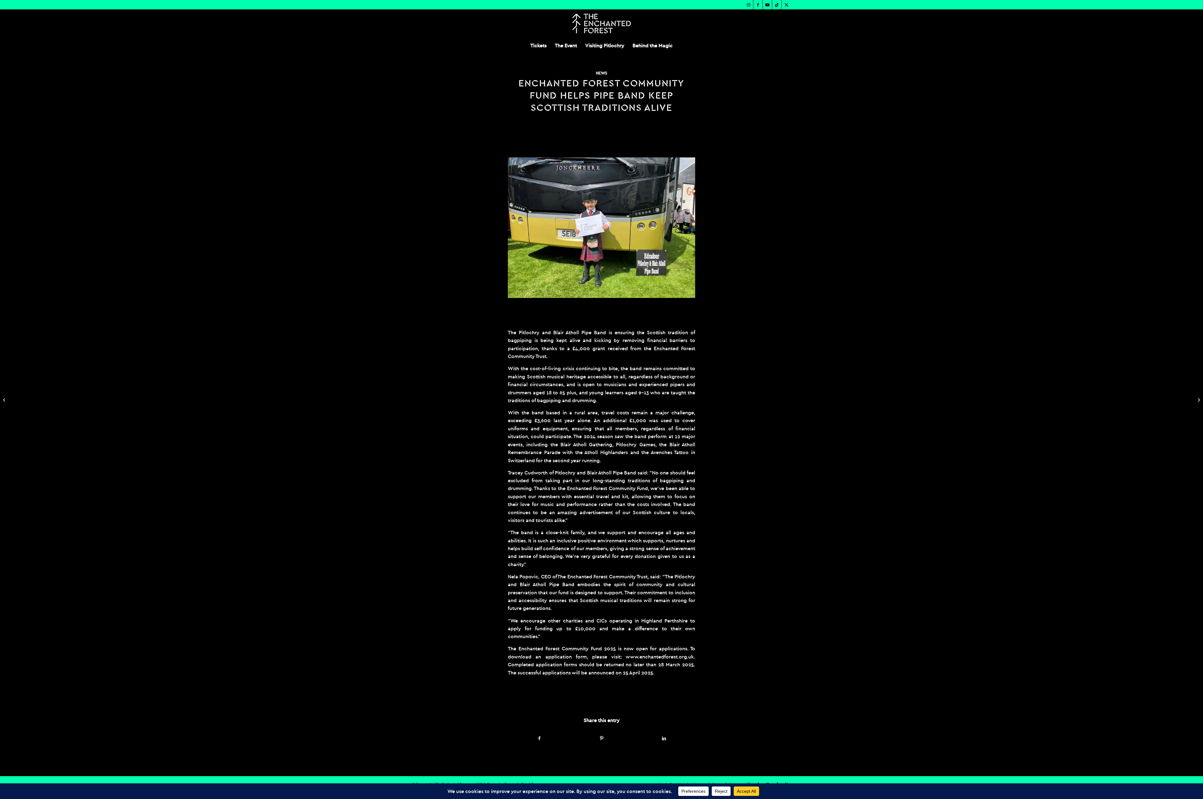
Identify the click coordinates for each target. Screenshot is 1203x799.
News (601, 73)
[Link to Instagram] (748, 4)
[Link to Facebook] (758, 4)
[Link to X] (786, 4)
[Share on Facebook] (539, 738)
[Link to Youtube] (767, 4)
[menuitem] (538, 45)
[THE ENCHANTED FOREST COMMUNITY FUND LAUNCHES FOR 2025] (5, 399)
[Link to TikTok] (776, 4)
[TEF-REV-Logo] (601, 23)
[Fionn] (601, 227)
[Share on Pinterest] (602, 738)
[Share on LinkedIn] (664, 738)
